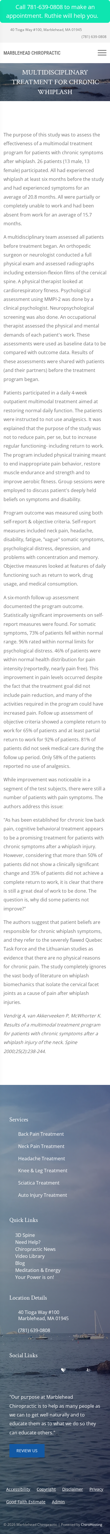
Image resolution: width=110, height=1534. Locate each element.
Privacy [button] (96, 1489)
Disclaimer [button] (72, 1489)
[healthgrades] (63, 1370)
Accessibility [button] (18, 1489)
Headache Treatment (41, 1159)
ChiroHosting (91, 1524)
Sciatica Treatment (39, 1183)
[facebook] (25, 1370)
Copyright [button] (46, 1489)
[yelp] (38, 1370)
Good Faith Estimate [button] (25, 1501)
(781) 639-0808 (93, 36)
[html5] (12, 1377)
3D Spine (25, 1235)
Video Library (30, 1256)
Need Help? (27, 1242)
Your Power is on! (34, 1277)
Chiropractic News (35, 1249)
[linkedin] (76, 1370)
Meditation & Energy (37, 1270)
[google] (12, 1370)
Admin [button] (58, 1501)
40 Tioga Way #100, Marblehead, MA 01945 (45, 29)
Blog (20, 1263)
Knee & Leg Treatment (42, 1171)
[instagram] (38, 1377)
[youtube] (51, 1370)
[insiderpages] (88, 1370)
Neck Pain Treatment (41, 1146)
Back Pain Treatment (41, 1134)
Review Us (27, 1450)
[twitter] (25, 1377)
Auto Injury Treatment (42, 1195)
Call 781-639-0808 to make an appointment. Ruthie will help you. (52, 11)
